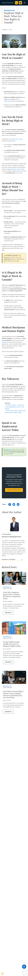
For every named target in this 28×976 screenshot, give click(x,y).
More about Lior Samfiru (8, 559)
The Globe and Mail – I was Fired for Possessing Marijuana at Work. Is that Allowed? (14, 407)
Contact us (8, 450)
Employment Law (9, 10)
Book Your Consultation (14, 490)
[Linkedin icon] (18, 504)
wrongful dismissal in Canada (13, 169)
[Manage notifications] (2, 973)
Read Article (8, 612)
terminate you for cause (17, 139)
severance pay (22, 171)
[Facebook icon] (9, 504)
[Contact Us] (20, 2)
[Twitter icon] (14, 504)
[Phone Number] (16, 2)
